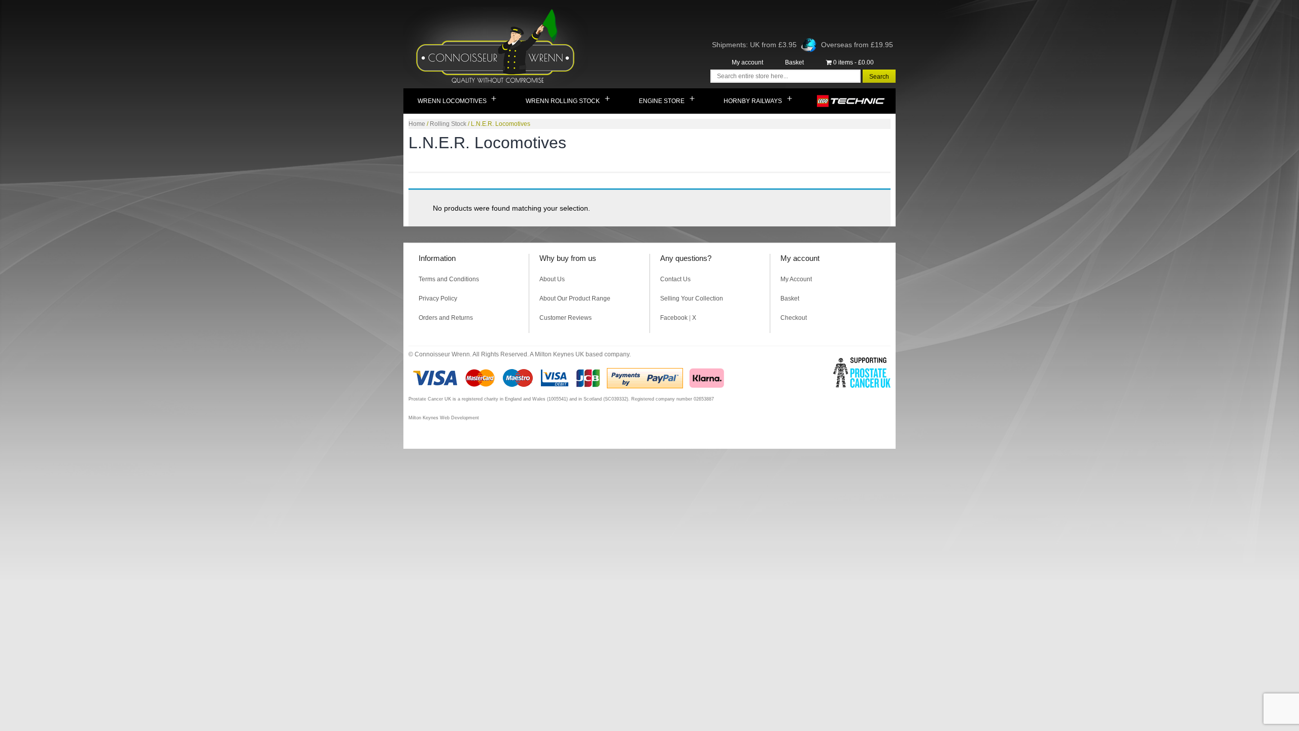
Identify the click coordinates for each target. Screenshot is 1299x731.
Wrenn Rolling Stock (563, 101)
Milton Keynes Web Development (443, 417)
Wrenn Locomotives (452, 101)
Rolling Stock (448, 123)
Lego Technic (851, 101)
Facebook (674, 317)
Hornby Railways (753, 101)
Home (416, 123)
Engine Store (662, 101)
